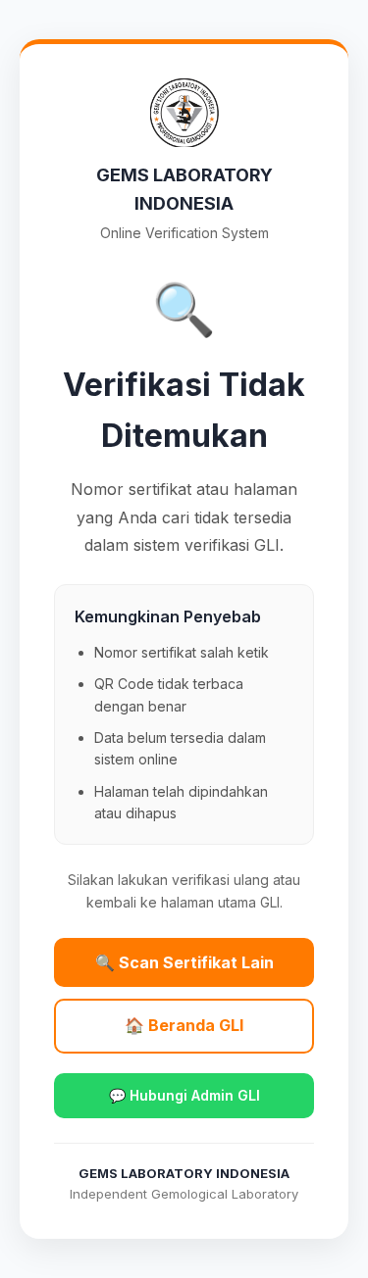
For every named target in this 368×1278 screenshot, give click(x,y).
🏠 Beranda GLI (184, 1025)
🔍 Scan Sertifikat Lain (184, 962)
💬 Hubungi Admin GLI (184, 1095)
